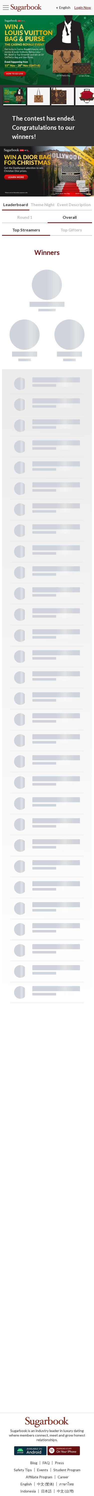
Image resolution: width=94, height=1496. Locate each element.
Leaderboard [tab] (15, 204)
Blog (33, 1463)
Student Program (66, 1470)
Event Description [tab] (74, 204)
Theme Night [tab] (43, 204)
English (64, 7)
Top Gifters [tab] (71, 229)
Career (63, 1477)
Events (42, 1470)
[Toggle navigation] (6, 7)
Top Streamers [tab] (26, 229)
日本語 (46, 1491)
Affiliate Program (39, 1477)
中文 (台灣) (65, 1491)
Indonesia (28, 1491)
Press (59, 1463)
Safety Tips (23, 1470)
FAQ (46, 1463)
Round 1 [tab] (24, 217)
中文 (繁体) (45, 1484)
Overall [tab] (70, 217)
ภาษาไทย (66, 1484)
